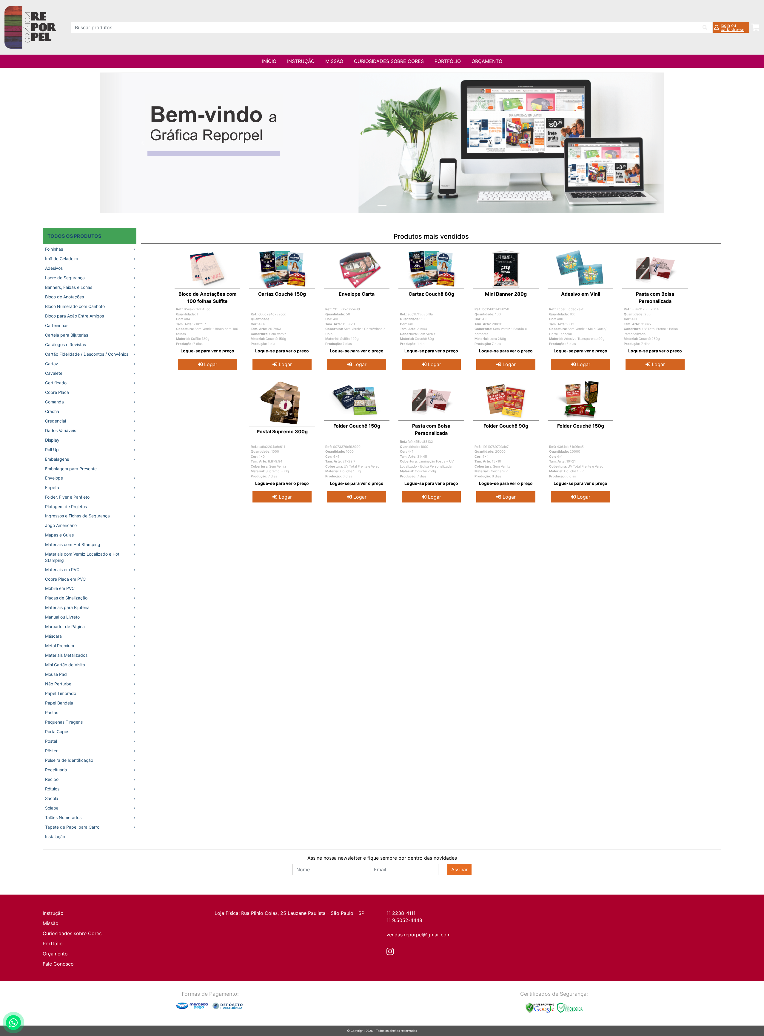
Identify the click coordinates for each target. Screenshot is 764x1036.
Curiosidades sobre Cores (389, 61)
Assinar (459, 869)
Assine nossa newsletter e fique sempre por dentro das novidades (382, 858)
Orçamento (55, 954)
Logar (210, 364)
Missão (334, 61)
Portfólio (448, 61)
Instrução (301, 61)
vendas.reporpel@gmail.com (418, 935)
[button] (142, 143)
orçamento (487, 61)
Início (269, 61)
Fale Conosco (58, 964)
